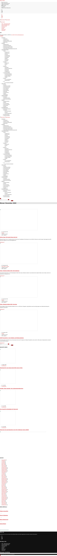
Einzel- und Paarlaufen (8, 192)
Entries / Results (4, 545)
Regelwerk (4, 102)
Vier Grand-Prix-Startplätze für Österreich (9, 409)
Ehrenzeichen (7, 59)
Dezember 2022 (4, 497)
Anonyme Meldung (5, 89)
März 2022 (3, 501)
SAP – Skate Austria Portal (6, 23)
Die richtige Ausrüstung (6, 114)
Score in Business (4, 515)
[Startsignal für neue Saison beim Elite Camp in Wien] (8, 362)
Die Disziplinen (5, 191)
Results (3, 6)
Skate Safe (4, 84)
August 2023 (4, 492)
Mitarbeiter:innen (7, 134)
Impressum (3, 30)
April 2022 (3, 500)
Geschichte (6, 60)
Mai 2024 (3, 485)
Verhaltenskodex (5, 94)
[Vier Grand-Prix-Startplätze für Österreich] (8, 404)
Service (3, 181)
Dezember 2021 (4, 504)
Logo (4, 81)
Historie (3, 43)
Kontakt (3, 28)
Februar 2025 (4, 476)
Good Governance (7, 56)
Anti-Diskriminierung (6, 92)
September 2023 (4, 491)
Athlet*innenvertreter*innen (8, 68)
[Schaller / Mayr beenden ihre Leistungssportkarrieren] (8, 383)
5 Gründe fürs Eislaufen (6, 115)
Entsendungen (7, 69)
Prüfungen (4, 78)
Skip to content (2, 0)
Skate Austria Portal (5, 4)
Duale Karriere (7, 70)
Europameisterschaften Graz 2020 (7, 47)
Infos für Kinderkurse (6, 169)
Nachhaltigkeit (7, 57)
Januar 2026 (4, 466)
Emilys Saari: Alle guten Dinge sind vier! (8, 237)
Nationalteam (7, 67)
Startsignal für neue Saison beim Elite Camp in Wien (11, 367)
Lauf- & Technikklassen (8, 79)
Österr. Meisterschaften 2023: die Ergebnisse (9, 270)
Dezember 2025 (4, 467)
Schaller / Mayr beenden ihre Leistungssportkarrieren (11, 388)
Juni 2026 (3, 462)
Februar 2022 (4, 502)
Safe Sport (4, 83)
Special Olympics (5, 95)
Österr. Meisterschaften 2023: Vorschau (8, 304)
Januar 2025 (4, 477)
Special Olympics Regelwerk (7, 180)
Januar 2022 (4, 503)
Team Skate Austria (5, 49)
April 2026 (3, 463)
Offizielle (6, 158)
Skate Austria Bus (5, 105)
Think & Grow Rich (4, 511)
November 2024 (4, 479)
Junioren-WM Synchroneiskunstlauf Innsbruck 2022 (10, 48)
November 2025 (4, 468)
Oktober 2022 (4, 499)
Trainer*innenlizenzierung (8, 156)
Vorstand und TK (7, 133)
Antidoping (4, 93)
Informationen (5, 96)
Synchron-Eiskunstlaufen (8, 113)
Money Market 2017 (4, 519)
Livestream (4, 5)
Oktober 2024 (4, 480)
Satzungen (6, 54)
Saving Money (3, 523)
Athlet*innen (5, 66)
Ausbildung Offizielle (7, 157)
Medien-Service (5, 123)
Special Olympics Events (6, 179)
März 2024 (3, 486)
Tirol (5, 146)
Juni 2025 (3, 474)
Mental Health (5, 91)
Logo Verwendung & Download (9, 82)
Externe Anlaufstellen (6, 90)
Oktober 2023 (4, 490)
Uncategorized (4, 365)
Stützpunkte (4, 61)
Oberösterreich (7, 144)
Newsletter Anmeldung (6, 101)
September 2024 (4, 481)
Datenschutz (4, 29)
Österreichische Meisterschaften (7, 122)
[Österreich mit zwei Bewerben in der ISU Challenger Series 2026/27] (8, 424)
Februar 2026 (4, 465)
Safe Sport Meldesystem (7, 7)
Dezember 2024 (4, 478)
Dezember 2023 (4, 489)
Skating (8, 266)
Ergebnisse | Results (6, 121)
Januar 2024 (4, 488)
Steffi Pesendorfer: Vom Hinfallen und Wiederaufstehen (12, 337)
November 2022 (4, 498)
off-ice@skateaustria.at (6, 3)
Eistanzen (6, 193)
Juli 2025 (3, 473)
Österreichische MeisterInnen (7, 45)
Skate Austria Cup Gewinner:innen (7, 46)
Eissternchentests (7, 80)
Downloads (4, 106)
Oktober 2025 (4, 469)
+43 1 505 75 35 (4, 2)
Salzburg (6, 145)
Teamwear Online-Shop (6, 104)
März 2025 (3, 475)
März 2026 (3, 464)
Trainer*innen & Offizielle (6, 72)
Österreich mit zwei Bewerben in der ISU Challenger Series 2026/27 (14, 429)
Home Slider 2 (4, 266)
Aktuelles (3, 37)
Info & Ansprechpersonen (6, 168)
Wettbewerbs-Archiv (6, 44)
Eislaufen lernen (5, 107)
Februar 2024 (4, 487)
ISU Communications (6, 103)
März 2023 (3, 493)
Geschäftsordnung (7, 55)
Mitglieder (6, 58)
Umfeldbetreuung (7, 71)
